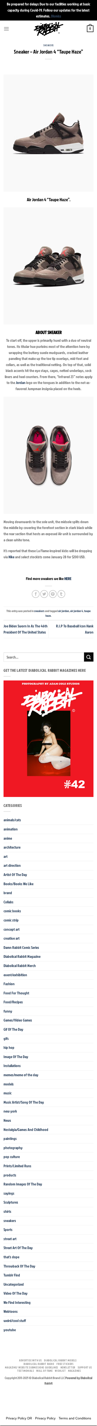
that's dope (11, 1256)
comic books (12, 910)
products (10, 1175)
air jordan (63, 611)
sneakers (48, 45)
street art (10, 1238)
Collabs (8, 902)
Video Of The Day (16, 1293)
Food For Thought (16, 993)
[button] (6, 28)
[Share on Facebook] (36, 594)
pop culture (12, 1156)
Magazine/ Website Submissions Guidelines (31, 1367)
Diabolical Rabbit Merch (20, 965)
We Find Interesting (17, 1302)
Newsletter (68, 1367)
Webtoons (11, 1311)
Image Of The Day (16, 1056)
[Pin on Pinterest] (53, 594)
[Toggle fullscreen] (31, 1394)
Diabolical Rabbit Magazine (22, 956)
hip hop (9, 1047)
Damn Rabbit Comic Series (21, 947)
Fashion (9, 983)
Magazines (74, 1371)
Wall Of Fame (44, 1371)
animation (11, 829)
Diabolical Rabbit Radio (39, 1364)
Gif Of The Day (13, 1029)
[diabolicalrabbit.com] (49, 29)
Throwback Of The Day (19, 1266)
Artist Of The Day (15, 874)
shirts (7, 1211)
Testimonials (25, 1371)
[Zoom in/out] (45, 1394)
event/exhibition (15, 974)
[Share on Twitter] (44, 594)
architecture (12, 847)
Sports (8, 1229)
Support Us (85, 1367)
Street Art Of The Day (18, 1247)
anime (8, 838)
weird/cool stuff (15, 1320)
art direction (12, 865)
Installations (12, 1065)
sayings (9, 1193)
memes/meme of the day (21, 1074)
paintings (10, 1138)
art (6, 856)
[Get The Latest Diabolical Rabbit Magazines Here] (48, 738)
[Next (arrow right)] (18, 1406)
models (9, 1084)
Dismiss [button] (56, 16)
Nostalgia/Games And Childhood (26, 1129)
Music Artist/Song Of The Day (24, 1102)
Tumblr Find (12, 1275)
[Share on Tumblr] (61, 594)
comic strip (11, 920)
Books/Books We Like (18, 883)
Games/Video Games (18, 1020)
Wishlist (60, 1371)
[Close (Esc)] (4, 1394)
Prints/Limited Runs (17, 1165)
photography (13, 1147)
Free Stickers (65, 1364)
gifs (6, 1038)
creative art (12, 938)
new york (10, 1111)
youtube (10, 1329)
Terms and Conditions (75, 1418)
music (8, 1093)
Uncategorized (14, 1284)
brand (8, 892)
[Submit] (88, 657)
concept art (12, 929)
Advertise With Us (30, 1360)
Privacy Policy (45, 1418)
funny (8, 1011)
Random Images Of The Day (23, 1184)
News (7, 1120)
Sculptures (11, 1202)
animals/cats (12, 819)
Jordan (20, 382)
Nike (11, 556)
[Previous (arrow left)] (4, 1406)
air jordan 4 (76, 611)
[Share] (18, 1394)
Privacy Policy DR (19, 1418)
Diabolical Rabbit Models (60, 1360)
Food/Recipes (13, 1002)
